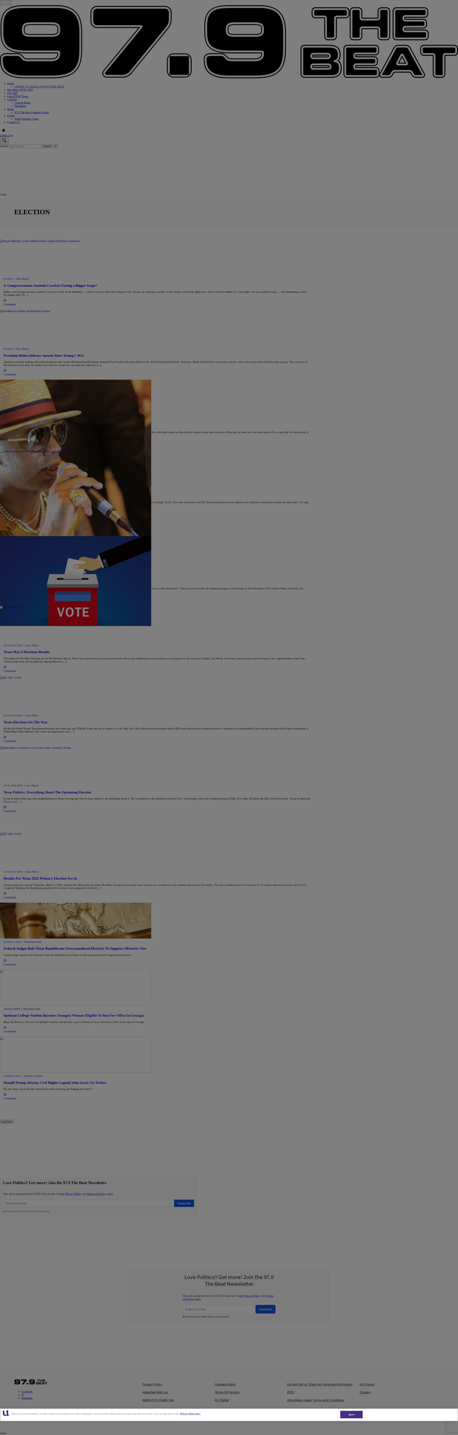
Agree (351, 1414)
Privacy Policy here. (190, 1413)
